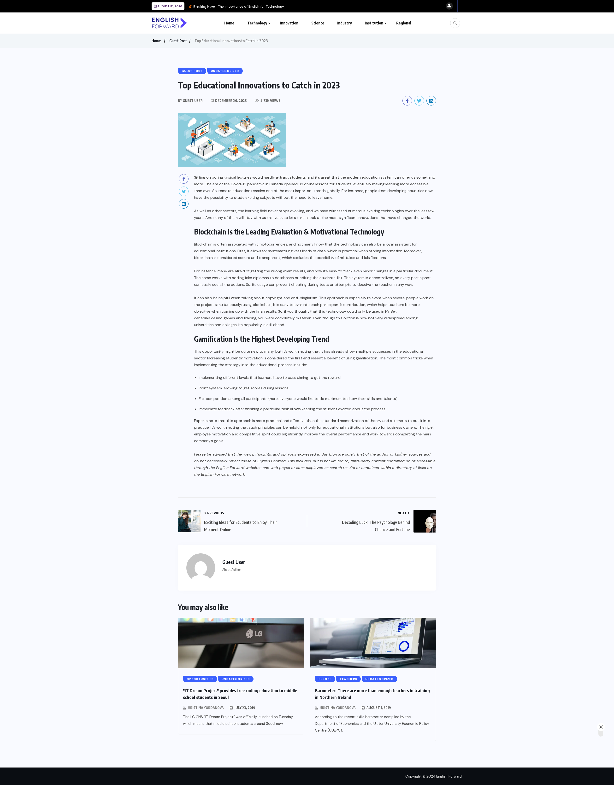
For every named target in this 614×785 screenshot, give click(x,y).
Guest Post (178, 40)
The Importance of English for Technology (251, 6)
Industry (344, 23)
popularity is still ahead (264, 324)
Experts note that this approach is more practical (238, 420)
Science (317, 23)
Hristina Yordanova (206, 708)
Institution (374, 23)
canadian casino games (214, 318)
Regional (403, 23)
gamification (366, 358)
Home (229, 23)
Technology (257, 23)
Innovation (289, 23)
